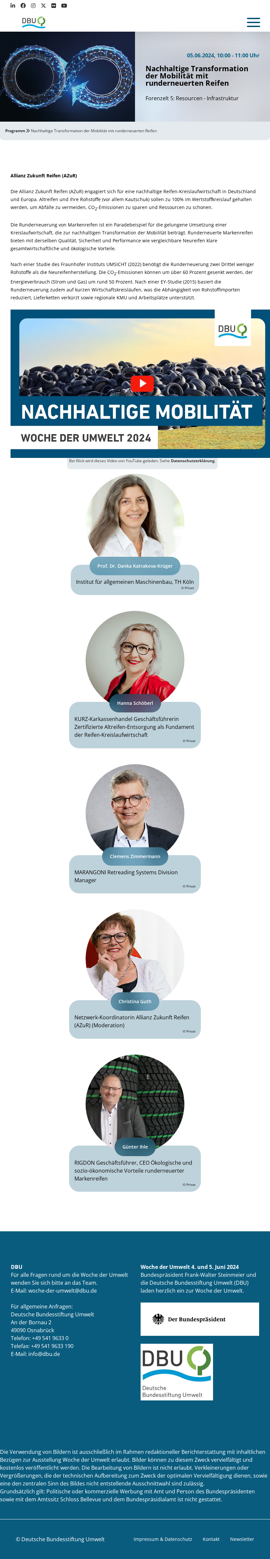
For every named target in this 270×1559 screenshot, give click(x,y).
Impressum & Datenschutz (163, 1539)
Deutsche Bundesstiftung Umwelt (63, 1539)
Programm (15, 131)
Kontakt (211, 1539)
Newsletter (242, 1539)
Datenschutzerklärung (193, 461)
